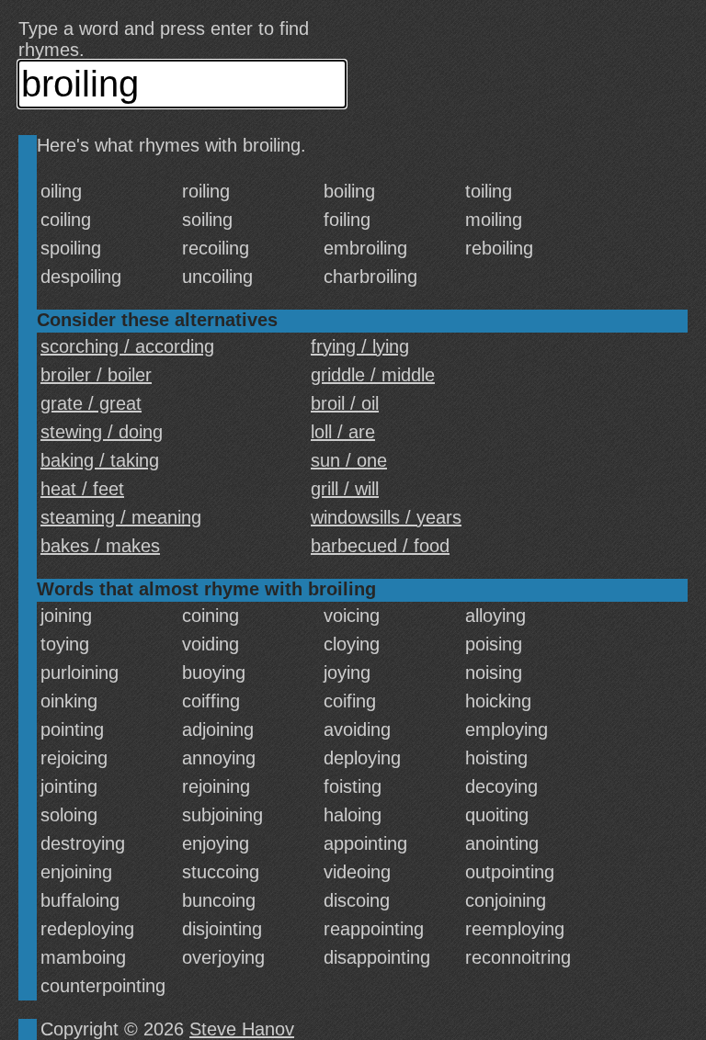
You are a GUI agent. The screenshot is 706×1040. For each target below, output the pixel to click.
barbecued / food (380, 546)
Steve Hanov (241, 1029)
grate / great (91, 403)
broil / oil (345, 403)
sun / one (349, 460)
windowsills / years (386, 517)
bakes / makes (100, 546)
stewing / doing (101, 432)
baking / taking (99, 460)
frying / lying (360, 346)
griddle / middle (373, 375)
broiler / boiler (96, 375)
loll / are (343, 432)
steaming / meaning (120, 517)
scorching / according (127, 346)
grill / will (345, 489)
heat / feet (82, 489)
